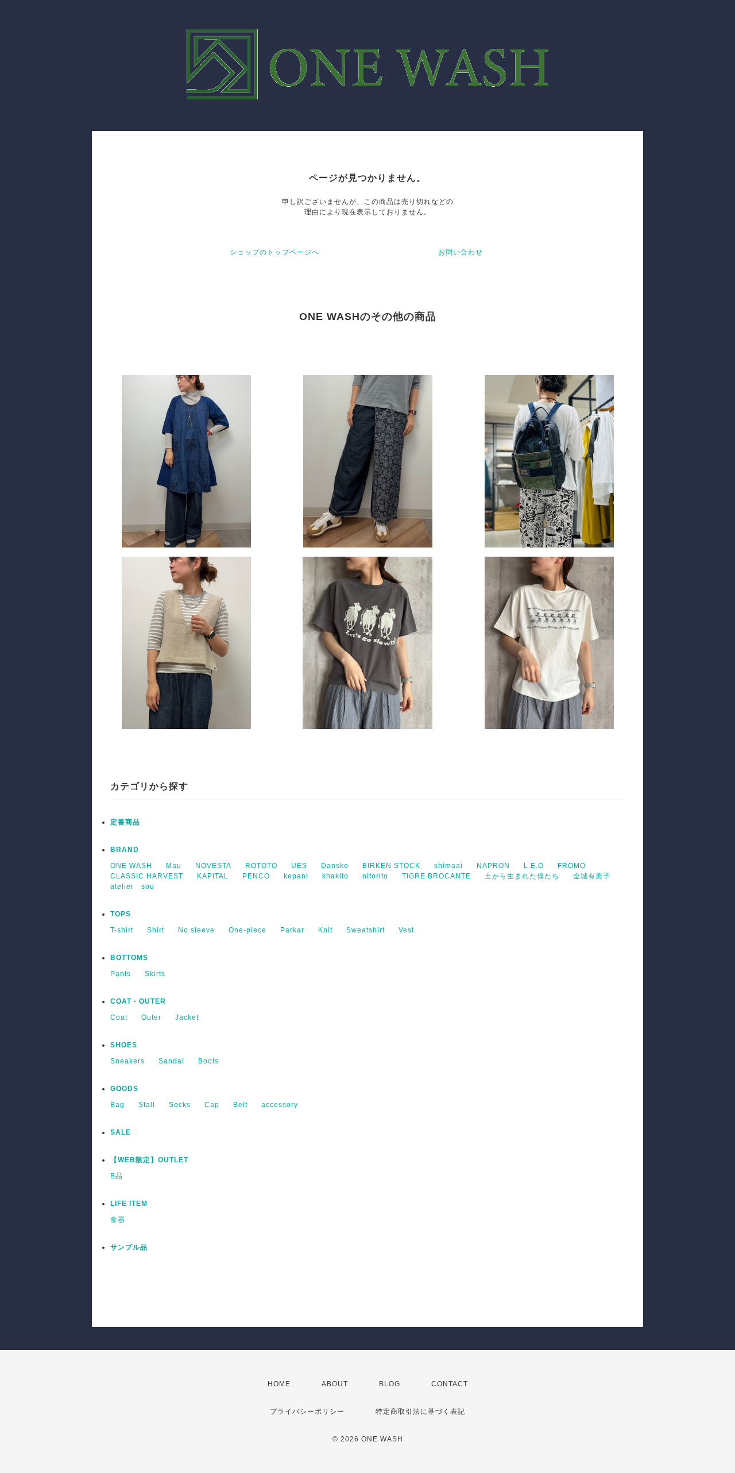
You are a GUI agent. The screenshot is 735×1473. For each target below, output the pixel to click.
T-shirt (121, 930)
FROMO (572, 866)
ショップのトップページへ (274, 252)
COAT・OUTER (138, 1001)
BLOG (389, 1384)
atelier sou (132, 886)
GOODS (124, 1089)
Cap (211, 1105)
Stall (146, 1105)
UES (299, 866)
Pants (120, 974)
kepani (296, 876)
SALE (120, 1132)
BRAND (124, 850)
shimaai (448, 866)
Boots (208, 1061)
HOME (279, 1384)
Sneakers (127, 1061)
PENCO (256, 876)
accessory (279, 1105)
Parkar (292, 930)
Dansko (335, 866)
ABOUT (335, 1384)
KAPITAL (213, 876)
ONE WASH (131, 866)
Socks (180, 1105)
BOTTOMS (129, 958)
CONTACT (449, 1384)
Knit (325, 930)
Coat (118, 1017)
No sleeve (196, 930)
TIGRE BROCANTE (436, 876)
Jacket (187, 1017)
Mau (173, 866)
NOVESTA (213, 866)
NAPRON (493, 866)
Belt (240, 1105)
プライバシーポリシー (307, 1412)
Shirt (155, 930)
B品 (116, 1176)
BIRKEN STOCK (391, 866)
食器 (117, 1220)
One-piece (247, 930)
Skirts (155, 974)
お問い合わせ (460, 252)
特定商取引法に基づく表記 (420, 1412)
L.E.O (534, 866)
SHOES (123, 1045)
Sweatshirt (365, 930)
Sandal (171, 1061)
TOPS (120, 914)
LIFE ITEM (129, 1204)
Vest (406, 930)
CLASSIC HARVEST (146, 876)
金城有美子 (591, 876)
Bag (117, 1105)
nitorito (375, 876)
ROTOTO (261, 866)
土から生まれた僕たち (522, 876)
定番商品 (125, 822)
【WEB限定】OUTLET (149, 1160)
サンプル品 (129, 1247)
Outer (151, 1017)
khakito (335, 876)
